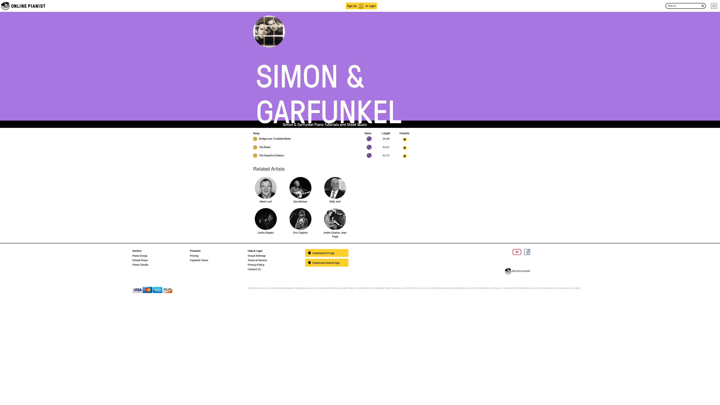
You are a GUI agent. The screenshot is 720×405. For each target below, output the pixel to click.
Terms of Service (257, 260)
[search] (702, 5)
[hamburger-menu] (714, 6)
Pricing (194, 255)
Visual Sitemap (257, 255)
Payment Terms (199, 260)
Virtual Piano (140, 260)
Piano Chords (140, 264)
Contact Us (254, 269)
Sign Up (351, 6)
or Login (371, 6)
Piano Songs (139, 255)
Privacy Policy (256, 264)
